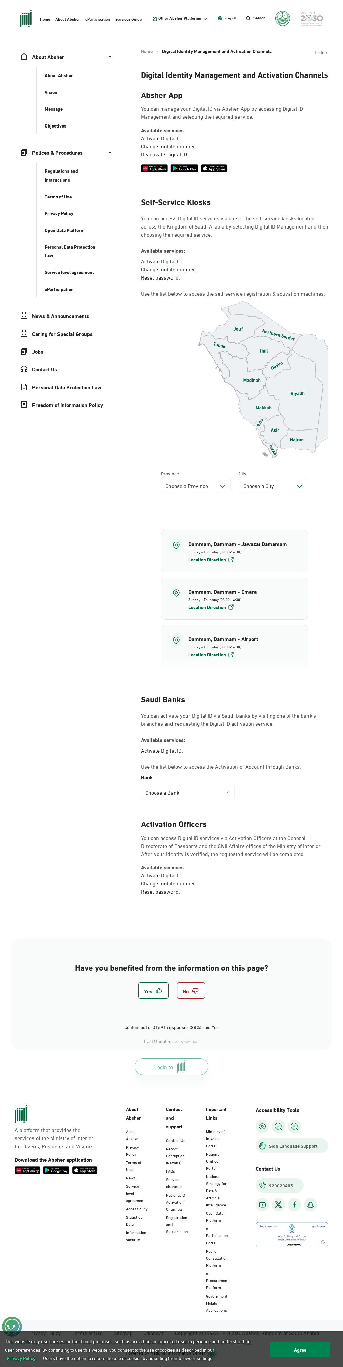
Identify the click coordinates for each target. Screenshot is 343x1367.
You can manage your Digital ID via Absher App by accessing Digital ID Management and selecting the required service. (222, 112)
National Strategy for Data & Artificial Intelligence (216, 1190)
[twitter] (278, 1205)
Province (170, 473)
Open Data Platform (214, 1216)
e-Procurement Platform (217, 1280)
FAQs (170, 1170)
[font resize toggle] (278, 1126)
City (242, 473)
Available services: (163, 130)
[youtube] (262, 1205)
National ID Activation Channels (175, 1201)
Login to (163, 1066)
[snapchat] (310, 1205)
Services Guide (128, 18)
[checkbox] (153, 990)
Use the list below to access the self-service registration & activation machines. (233, 293)
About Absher (67, 18)
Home (45, 18)
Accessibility (137, 1208)
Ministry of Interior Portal (215, 1138)
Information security (136, 1235)
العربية (230, 17)
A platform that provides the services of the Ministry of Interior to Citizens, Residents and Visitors (54, 1138)
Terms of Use (133, 1165)
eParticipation (97, 18)
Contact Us (175, 1140)
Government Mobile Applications (216, 1302)
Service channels (174, 1182)
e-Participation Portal (217, 1235)
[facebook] (294, 1205)
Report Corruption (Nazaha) (175, 1155)
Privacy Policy (132, 1150)
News (131, 1177)
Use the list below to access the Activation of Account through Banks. (221, 766)
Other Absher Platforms (179, 18)
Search (259, 17)
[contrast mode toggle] (262, 1126)
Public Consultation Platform (217, 1257)
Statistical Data (134, 1220)
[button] (234, 551)
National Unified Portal (213, 1160)
